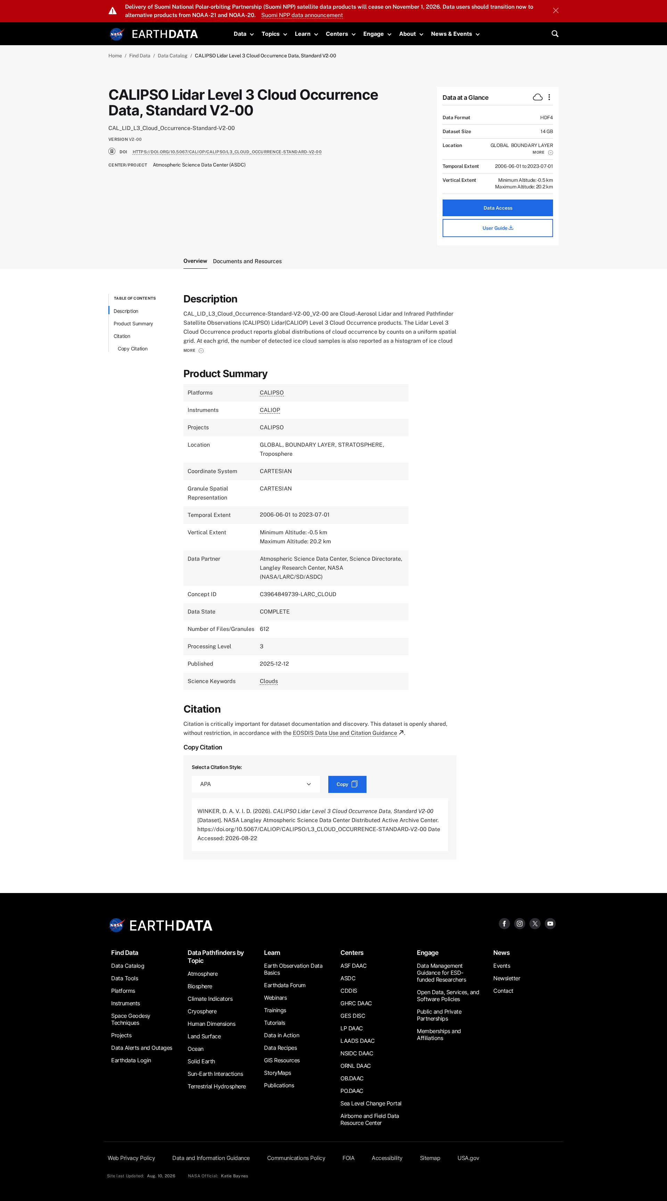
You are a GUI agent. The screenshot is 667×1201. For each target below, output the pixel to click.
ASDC (347, 978)
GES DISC (352, 1015)
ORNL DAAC (355, 1065)
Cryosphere (202, 1011)
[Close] (556, 11)
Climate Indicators (210, 998)
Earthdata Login (131, 1060)
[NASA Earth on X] (535, 923)
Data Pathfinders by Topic (216, 956)
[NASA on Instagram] (519, 923)
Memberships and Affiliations (439, 1034)
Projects (121, 1035)
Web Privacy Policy (131, 1157)
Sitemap (430, 1157)
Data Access (498, 208)
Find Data (139, 55)
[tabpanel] (333, 577)
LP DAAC (351, 1028)
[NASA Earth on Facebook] (504, 923)
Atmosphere (202, 973)
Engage (373, 33)
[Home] (165, 33)
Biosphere (200, 986)
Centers (337, 33)
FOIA (348, 1157)
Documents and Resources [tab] (247, 261)
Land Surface (204, 1036)
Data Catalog (173, 55)
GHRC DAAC (356, 1003)
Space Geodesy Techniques (130, 1019)
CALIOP (270, 410)
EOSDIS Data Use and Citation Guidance (345, 733)
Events (501, 965)
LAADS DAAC (357, 1040)
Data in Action (281, 1035)
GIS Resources (282, 1060)
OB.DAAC (352, 1078)
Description (126, 311)
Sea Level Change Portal (371, 1103)
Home (115, 55)
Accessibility (387, 1157)
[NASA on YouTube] (550, 923)
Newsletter (506, 978)
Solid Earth (201, 1061)
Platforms (123, 990)
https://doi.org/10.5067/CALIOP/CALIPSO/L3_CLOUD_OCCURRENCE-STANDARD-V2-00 (227, 151)
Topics (271, 33)
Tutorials (274, 1022)
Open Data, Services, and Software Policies (448, 996)
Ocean (196, 1048)
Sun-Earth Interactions (215, 1073)
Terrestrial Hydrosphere (217, 1086)
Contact (503, 990)
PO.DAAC (351, 1090)
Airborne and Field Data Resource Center (369, 1119)
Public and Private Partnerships (439, 1015)
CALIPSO (272, 392)
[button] (543, 152)
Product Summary (133, 323)
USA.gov (468, 1157)
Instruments (125, 1003)
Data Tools (124, 978)
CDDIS (348, 990)
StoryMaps (277, 1072)
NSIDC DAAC (356, 1053)
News (501, 952)
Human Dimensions (211, 1023)
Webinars (275, 997)
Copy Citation (133, 348)
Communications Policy (296, 1157)
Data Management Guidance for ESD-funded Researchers (441, 972)
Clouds (269, 681)
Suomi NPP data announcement (302, 15)
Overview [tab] (195, 261)
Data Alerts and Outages (141, 1047)
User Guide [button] (496, 228)
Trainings (275, 1010)
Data (240, 33)
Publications (279, 1085)
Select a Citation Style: (217, 767)
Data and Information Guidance (211, 1157)
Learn (303, 33)
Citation (122, 336)
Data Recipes (280, 1047)
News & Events (451, 33)
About (407, 33)
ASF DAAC (353, 965)
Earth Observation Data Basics (293, 969)
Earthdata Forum (285, 985)
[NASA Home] (117, 34)
